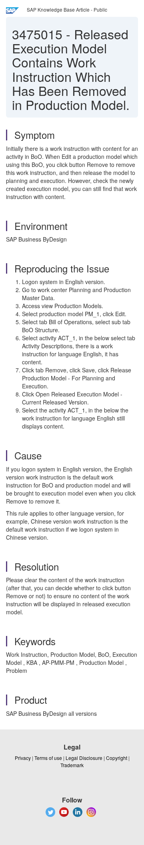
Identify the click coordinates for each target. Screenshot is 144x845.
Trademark (72, 765)
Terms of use (48, 757)
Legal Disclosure (84, 757)
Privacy (23, 757)
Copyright (116, 757)
